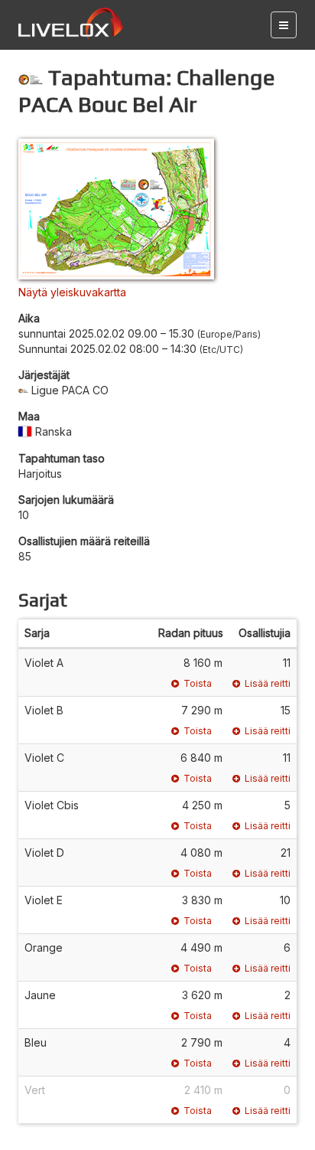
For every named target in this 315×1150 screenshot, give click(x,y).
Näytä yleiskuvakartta (72, 292)
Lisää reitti (268, 683)
